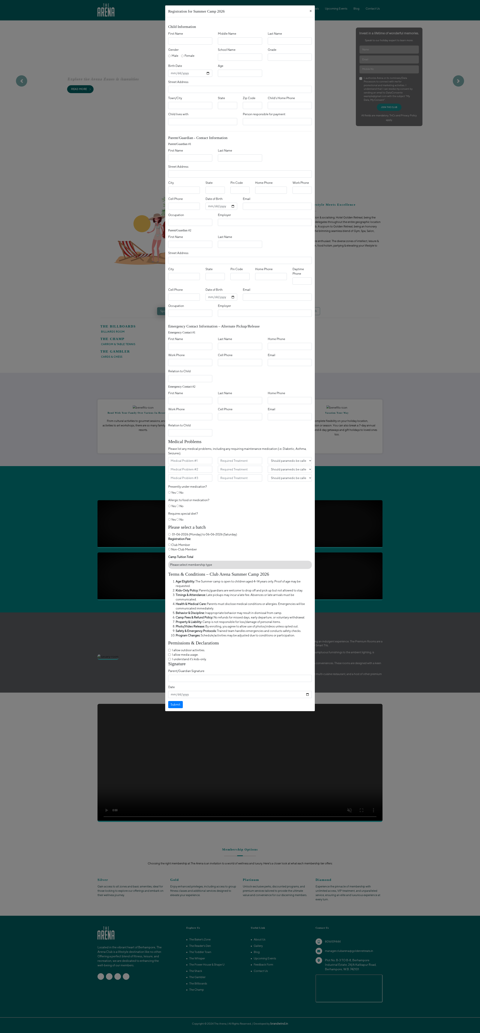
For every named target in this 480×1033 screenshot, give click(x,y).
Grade (272, 50)
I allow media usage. (185, 654)
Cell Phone (175, 199)
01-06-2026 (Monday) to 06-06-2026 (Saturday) (204, 534)
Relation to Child (179, 371)
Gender (173, 50)
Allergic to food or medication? (188, 500)
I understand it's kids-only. (189, 659)
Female (189, 56)
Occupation (176, 215)
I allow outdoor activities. (188, 650)
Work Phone (300, 183)
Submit (175, 704)
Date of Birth (214, 199)
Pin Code (236, 183)
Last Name (275, 33)
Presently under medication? (187, 486)
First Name (175, 33)
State (221, 98)
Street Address (178, 82)
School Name (227, 50)
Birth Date (175, 66)
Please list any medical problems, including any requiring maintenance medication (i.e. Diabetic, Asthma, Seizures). (237, 451)
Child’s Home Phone (281, 98)
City (171, 183)
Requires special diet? (183, 513)
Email (246, 199)
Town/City (175, 98)
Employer (224, 215)
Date (171, 687)
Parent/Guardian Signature (186, 671)
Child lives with (178, 114)
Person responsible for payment (264, 114)
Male (175, 56)
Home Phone (264, 183)
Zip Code (249, 98)
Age (220, 66)
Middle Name (227, 33)
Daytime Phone (298, 271)
